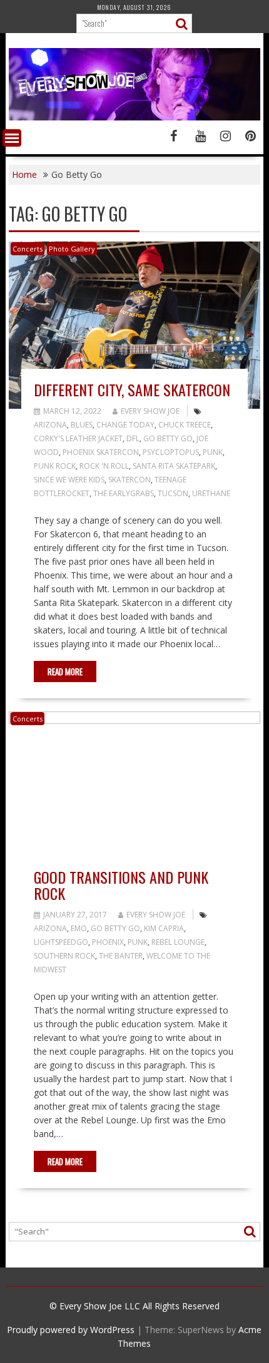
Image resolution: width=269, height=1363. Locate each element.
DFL (133, 438)
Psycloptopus (171, 452)
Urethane (211, 493)
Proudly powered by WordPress (70, 1330)
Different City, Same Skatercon (132, 389)
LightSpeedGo (61, 942)
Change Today (125, 424)
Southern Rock (64, 955)
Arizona (50, 424)
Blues (82, 424)
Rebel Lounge (178, 942)
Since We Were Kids (69, 479)
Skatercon (129, 479)
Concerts (28, 248)
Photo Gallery (72, 248)
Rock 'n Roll (104, 466)
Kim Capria (164, 928)
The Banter (121, 955)
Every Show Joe (150, 411)
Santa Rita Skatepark (174, 466)
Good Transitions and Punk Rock (121, 885)
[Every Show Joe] (135, 117)
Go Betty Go (168, 438)
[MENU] (12, 138)
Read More (65, 671)
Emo (79, 928)
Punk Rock (55, 466)
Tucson (173, 493)
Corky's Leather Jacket (78, 438)
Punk (213, 452)
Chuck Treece (184, 424)
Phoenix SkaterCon (101, 452)
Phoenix (108, 942)
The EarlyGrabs (123, 493)
